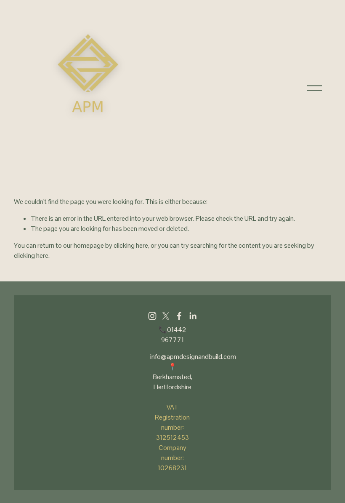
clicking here (131, 245)
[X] (166, 316)
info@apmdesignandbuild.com (193, 356)
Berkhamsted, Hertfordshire (172, 381)
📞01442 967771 (172, 334)
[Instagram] (152, 316)
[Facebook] (179, 316)
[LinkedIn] (192, 316)
